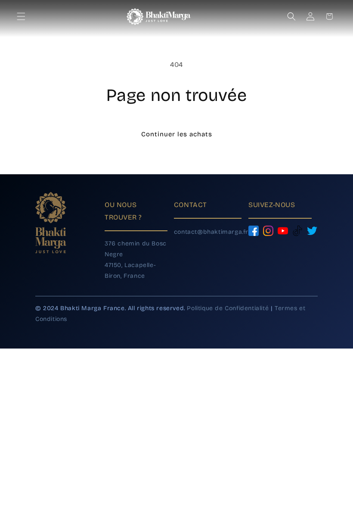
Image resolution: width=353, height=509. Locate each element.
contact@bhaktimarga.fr (211, 232)
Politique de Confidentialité (228, 308)
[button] (23, 16)
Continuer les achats (176, 134)
